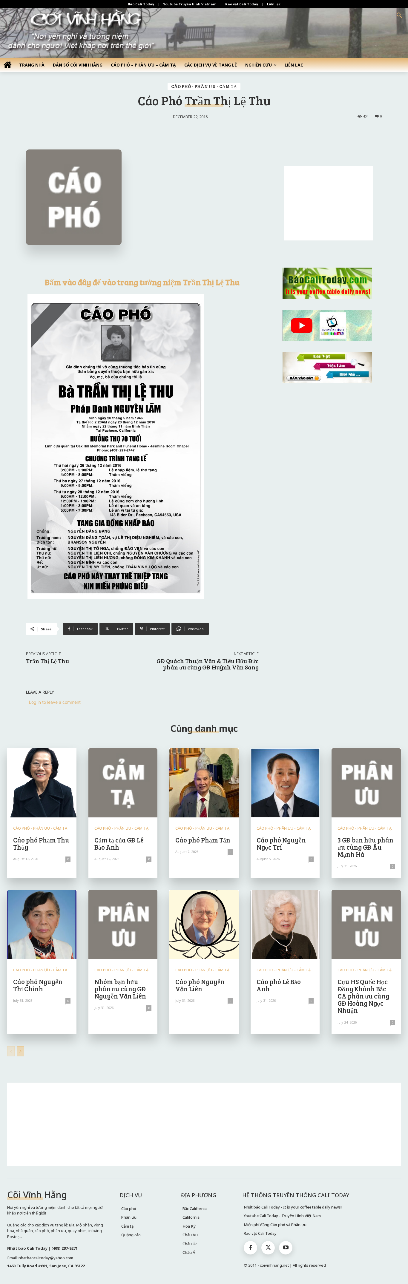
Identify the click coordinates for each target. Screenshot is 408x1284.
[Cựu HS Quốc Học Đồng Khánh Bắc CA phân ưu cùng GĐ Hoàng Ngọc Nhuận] (366, 924)
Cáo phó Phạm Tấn (202, 839)
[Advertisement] (328, 203)
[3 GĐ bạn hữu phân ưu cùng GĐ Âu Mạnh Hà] (366, 782)
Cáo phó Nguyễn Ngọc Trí (281, 843)
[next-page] (20, 1051)
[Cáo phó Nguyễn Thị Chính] (41, 924)
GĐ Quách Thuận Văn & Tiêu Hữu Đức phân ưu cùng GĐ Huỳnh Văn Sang (208, 664)
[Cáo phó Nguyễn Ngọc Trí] (285, 782)
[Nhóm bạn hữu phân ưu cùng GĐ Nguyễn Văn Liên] (123, 924)
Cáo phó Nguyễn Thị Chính (37, 985)
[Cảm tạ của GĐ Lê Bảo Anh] (123, 782)
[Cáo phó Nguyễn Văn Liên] (204, 924)
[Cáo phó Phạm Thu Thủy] (41, 782)
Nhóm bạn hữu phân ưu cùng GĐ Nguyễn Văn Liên (120, 988)
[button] (399, 15)
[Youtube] (285, 1247)
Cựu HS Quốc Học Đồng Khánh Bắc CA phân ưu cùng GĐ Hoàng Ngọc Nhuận (363, 996)
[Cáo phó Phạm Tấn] (204, 782)
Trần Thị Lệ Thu (47, 661)
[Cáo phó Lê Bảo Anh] (285, 924)
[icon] (7, 64)
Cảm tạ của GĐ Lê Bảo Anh (119, 843)
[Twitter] (268, 1247)
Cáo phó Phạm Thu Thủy (41, 843)
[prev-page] (11, 1051)
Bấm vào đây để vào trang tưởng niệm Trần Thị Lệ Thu (142, 282)
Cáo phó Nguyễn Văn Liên (200, 985)
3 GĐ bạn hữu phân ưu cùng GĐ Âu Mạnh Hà (365, 847)
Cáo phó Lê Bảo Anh (279, 985)
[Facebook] (250, 1247)
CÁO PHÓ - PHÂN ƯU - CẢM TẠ (204, 86)
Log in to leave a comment (55, 702)
